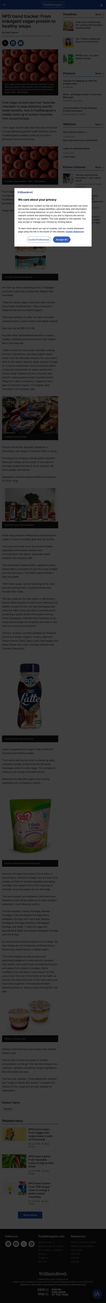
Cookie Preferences (39, 239)
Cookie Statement (75, 231)
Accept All (61, 239)
